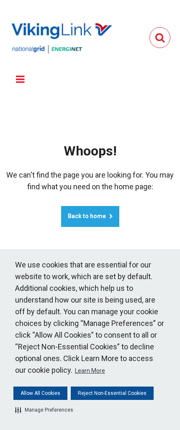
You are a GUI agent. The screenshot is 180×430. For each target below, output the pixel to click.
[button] (44, 410)
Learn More (90, 370)
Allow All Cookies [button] (40, 393)
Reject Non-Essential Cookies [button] (112, 393)
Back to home (87, 216)
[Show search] (160, 38)
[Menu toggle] (20, 79)
